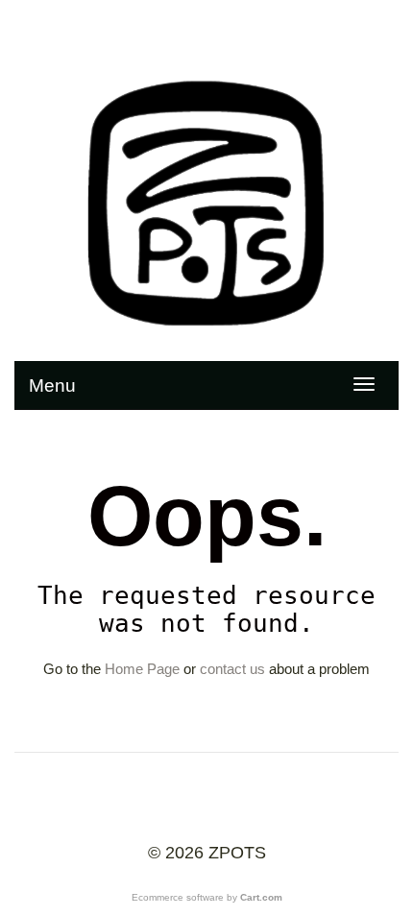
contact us (232, 669)
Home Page (142, 669)
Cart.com (261, 897)
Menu (52, 385)
